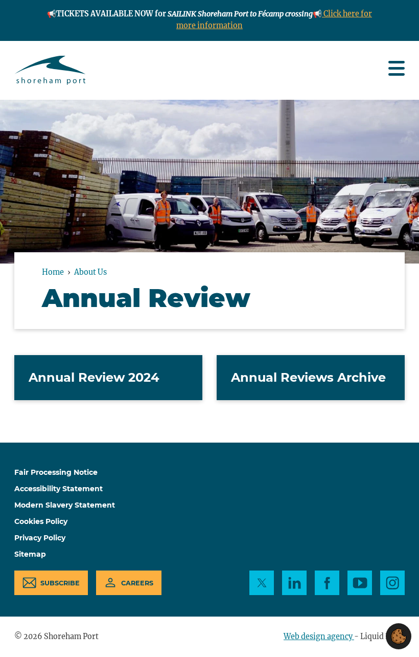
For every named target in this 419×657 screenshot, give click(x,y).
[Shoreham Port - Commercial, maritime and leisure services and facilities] (50, 70)
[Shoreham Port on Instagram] (392, 583)
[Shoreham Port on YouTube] (359, 583)
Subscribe (60, 583)
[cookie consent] (398, 636)
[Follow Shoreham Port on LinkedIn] (294, 583)
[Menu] (396, 68)
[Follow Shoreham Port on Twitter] (261, 583)
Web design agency (319, 636)
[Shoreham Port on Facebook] (327, 583)
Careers (137, 583)
